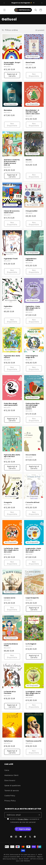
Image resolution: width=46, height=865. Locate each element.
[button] (4, 10)
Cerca (6, 770)
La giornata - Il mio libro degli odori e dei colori (33, 550)
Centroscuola (14, 854)
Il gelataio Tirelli (11, 259)
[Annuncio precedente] (4, 2)
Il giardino (8, 306)
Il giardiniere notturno (31, 259)
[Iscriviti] (39, 815)
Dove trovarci (9, 780)
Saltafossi (8, 741)
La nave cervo (9, 598)
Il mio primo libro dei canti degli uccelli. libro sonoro (33, 406)
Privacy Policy (10, 801)
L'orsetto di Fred (32, 502)
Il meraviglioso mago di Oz (32, 356)
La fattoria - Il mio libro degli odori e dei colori (11, 550)
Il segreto (8, 502)
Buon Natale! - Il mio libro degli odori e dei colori (33, 112)
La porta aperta (32, 598)
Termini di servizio (11, 790)
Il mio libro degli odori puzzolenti (11, 404)
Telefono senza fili (33, 741)
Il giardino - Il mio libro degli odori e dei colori (33, 308)
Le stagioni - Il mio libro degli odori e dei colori (33, 693)
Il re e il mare (31, 455)
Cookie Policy (9, 796)
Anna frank (30, 62)
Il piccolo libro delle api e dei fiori (12, 455)
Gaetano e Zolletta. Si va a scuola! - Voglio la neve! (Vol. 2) (12, 162)
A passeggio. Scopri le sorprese (12, 63)
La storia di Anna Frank (11, 644)
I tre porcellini (31, 211)
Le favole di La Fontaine (10, 692)
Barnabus (8, 110)
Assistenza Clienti (11, 775)
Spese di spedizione (12, 785)
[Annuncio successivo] (41, 2)
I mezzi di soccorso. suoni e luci (12, 212)
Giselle (28, 160)
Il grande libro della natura (12, 356)
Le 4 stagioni (31, 644)
